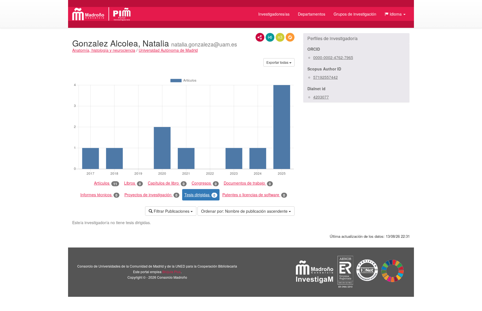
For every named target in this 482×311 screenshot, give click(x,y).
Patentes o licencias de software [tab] (253, 195)
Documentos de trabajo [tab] (247, 183)
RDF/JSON (290, 37)
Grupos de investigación (355, 14)
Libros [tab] (132, 183)
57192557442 (325, 77)
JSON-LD (270, 37)
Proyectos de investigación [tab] (150, 195)
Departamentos (311, 14)
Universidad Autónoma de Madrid (168, 50)
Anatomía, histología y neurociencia (103, 50)
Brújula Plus (171, 271)
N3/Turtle (280, 37)
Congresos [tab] (204, 183)
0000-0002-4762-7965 (333, 57)
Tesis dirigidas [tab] (199, 195)
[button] (395, 14)
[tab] (356, 38)
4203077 (321, 97)
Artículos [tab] (105, 183)
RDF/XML (260, 37)
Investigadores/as (274, 14)
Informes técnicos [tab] (98, 195)
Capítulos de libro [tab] (166, 183)
